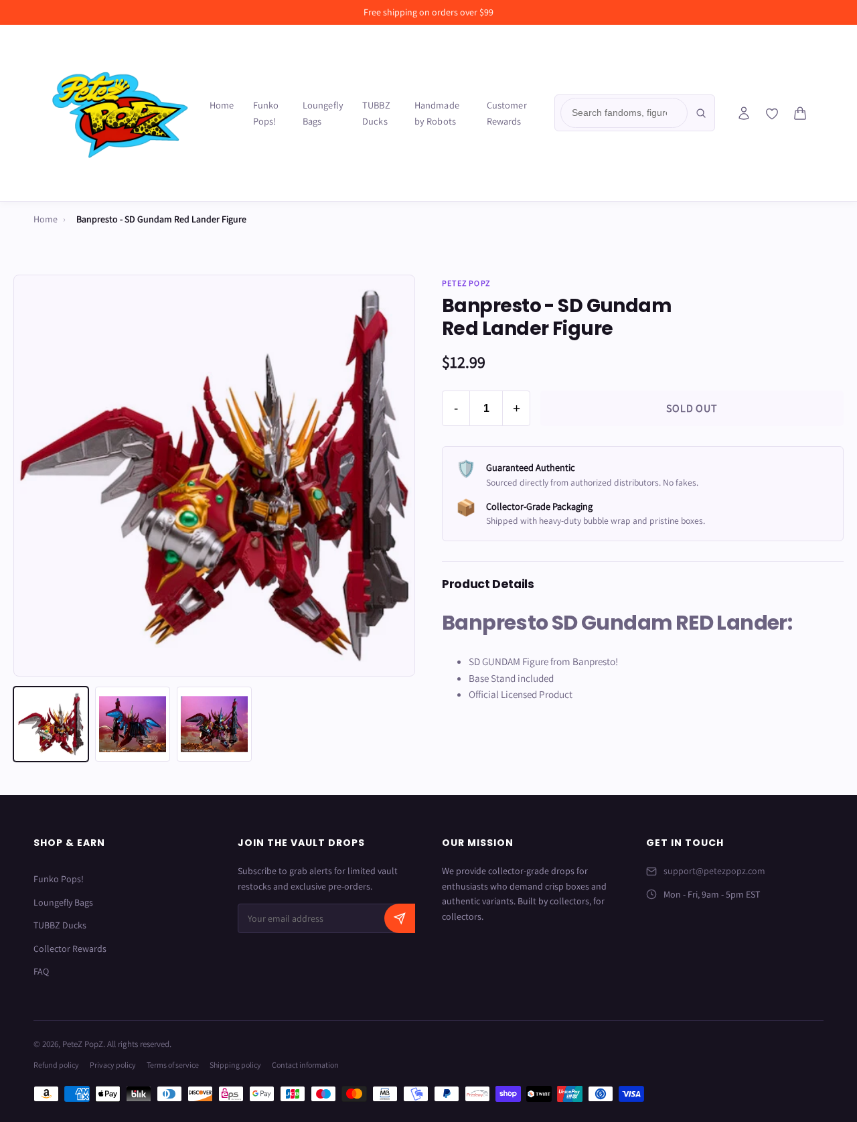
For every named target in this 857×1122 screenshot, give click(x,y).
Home (222, 104)
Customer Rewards (507, 112)
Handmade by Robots (436, 112)
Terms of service (173, 1065)
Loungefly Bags (323, 112)
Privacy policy (113, 1065)
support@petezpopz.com (714, 871)
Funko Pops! (266, 112)
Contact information (305, 1065)
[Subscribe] (399, 918)
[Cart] (800, 113)
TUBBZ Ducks (376, 112)
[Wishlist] (772, 114)
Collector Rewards (69, 948)
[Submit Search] (701, 113)
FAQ (41, 971)
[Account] (743, 113)
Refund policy (56, 1065)
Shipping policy (235, 1065)
